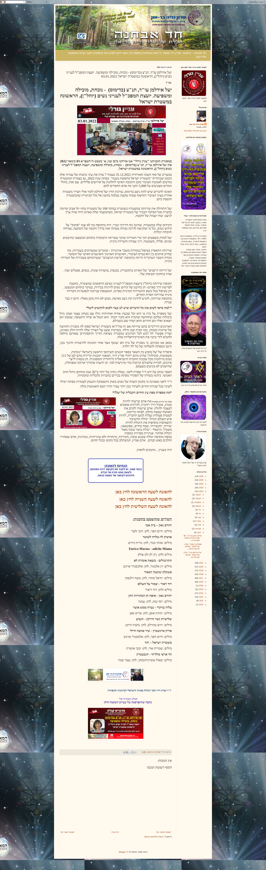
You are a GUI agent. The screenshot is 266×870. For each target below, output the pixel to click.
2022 (200, 491)
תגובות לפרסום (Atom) (153, 837)
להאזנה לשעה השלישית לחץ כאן (143, 506)
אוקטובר (197, 502)
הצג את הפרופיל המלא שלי (195, 131)
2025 (200, 480)
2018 (200, 574)
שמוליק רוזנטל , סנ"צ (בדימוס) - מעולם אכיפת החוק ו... (193, 546)
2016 (200, 582)
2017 (200, 578)
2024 (200, 484)
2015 (200, 585)
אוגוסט (198, 506)
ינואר (198, 532)
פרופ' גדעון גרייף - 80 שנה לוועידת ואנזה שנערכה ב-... (193, 538)
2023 (200, 487)
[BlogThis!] (132, 752)
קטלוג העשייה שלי (128, 698)
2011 (201, 601)
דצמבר (198, 495)
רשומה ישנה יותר (67, 832)
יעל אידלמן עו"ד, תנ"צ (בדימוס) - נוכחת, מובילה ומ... (193, 554)
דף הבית (115, 832)
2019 (200, 570)
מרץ (199, 525)
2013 (200, 593)
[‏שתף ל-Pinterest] (124, 752)
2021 (200, 563)
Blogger (122, 852)
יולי (199, 510)
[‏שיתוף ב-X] (129, 752)
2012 (200, 597)
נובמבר (198, 498)
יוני (199, 513)
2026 (200, 476)
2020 (200, 567)
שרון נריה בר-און (197, 124)
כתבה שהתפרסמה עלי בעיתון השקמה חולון (128, 702)
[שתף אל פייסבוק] (127, 752)
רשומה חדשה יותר (163, 832)
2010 (200, 604)
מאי (199, 517)
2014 (200, 589)
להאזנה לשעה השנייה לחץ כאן (145, 499)
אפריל (198, 521)
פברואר (197, 529)
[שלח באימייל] (135, 752)
